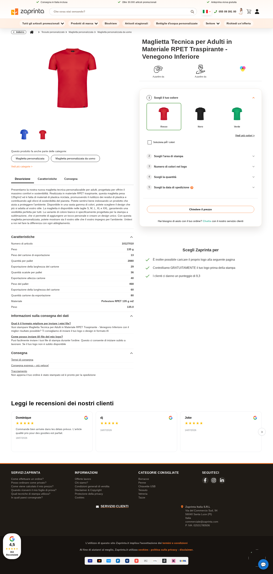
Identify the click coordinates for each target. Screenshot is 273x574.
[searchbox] (120, 11)
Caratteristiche (47, 178)
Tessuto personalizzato (53, 32)
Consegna (70, 178)
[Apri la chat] (263, 564)
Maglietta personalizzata (81, 32)
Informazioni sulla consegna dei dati (40, 316)
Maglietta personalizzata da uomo (115, 32)
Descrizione (22, 178)
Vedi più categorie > (21, 166)
